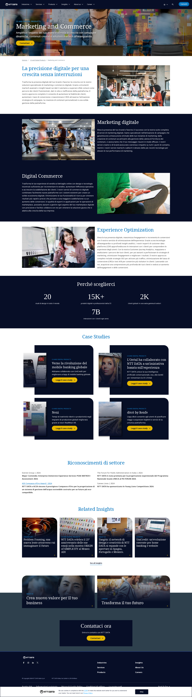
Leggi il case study (64, 380)
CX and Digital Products (38, 60)
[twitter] (37, 662)
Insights (139, 662)
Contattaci (25, 43)
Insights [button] (64, 4)
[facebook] (23, 662)
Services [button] (39, 4)
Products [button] (51, 4)
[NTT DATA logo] (9, 4)
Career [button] (89, 4)
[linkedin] (33, 662)
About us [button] (77, 4)
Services (24, 60)
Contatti (183, 4)
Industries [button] (25, 4)
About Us (139, 667)
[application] (96, 692)
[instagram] (28, 662)
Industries (102, 662)
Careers (138, 672)
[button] (173, 4)
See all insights (96, 563)
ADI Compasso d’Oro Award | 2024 (37, 483)
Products (101, 672)
